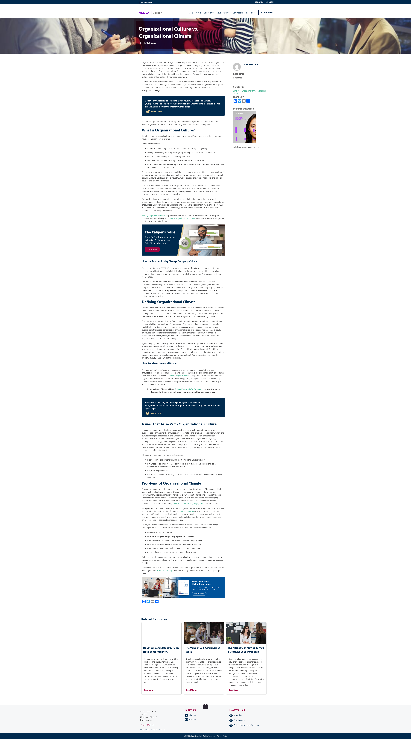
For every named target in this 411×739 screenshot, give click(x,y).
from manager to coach (179, 375)
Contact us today (164, 570)
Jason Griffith (251, 64)
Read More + (149, 690)
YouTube (192, 719)
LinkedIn (192, 715)
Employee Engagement (243, 90)
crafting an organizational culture (181, 218)
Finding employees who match (155, 215)
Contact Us (154, 730)
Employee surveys (186, 511)
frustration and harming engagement (189, 503)
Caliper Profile (195, 12)
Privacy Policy (222, 736)
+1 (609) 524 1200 (258, 2)
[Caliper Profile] (183, 611)
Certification (238, 12)
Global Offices (147, 2)
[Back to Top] (205, 706)
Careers (162, 730)
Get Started (266, 12)
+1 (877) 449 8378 (147, 724)
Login (271, 2)
